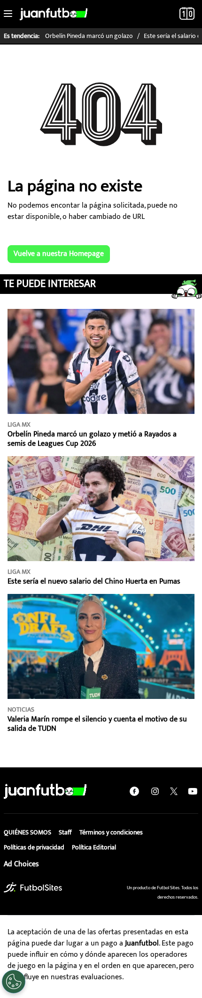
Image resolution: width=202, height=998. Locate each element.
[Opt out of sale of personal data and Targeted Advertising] (13, 981)
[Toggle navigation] (8, 14)
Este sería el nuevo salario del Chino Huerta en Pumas (94, 581)
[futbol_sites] (33, 887)
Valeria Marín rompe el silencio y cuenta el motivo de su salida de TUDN (97, 724)
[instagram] (155, 791)
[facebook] (134, 791)
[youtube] (192, 791)
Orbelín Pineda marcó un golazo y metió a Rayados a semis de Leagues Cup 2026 (92, 439)
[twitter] (174, 791)
